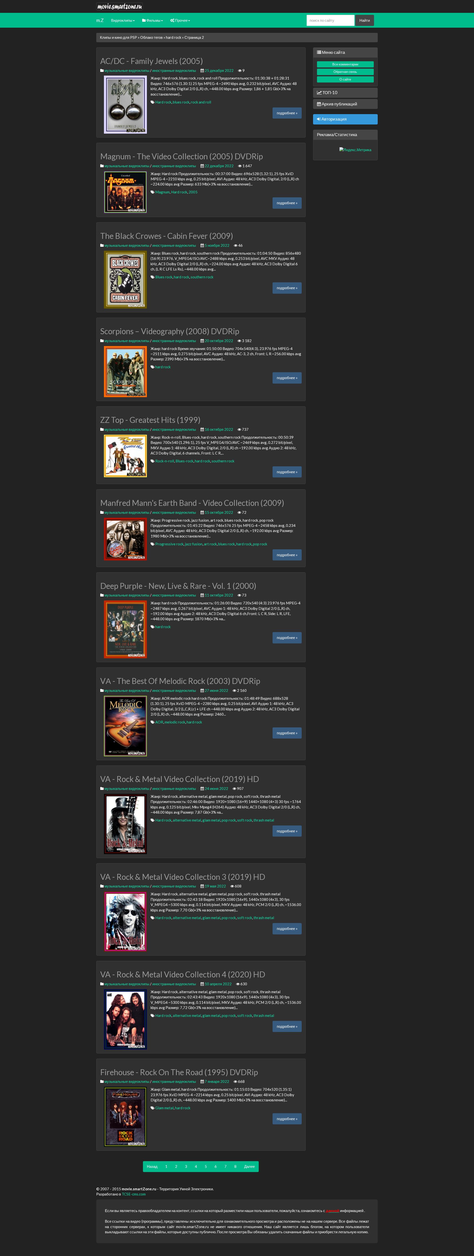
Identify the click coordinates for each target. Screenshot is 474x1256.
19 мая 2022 (215, 886)
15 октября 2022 (219, 512)
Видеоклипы (121, 20)
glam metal (211, 820)
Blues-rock (184, 461)
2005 (193, 192)
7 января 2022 (217, 1081)
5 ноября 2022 (217, 245)
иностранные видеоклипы (174, 70)
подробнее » (287, 113)
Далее (249, 1166)
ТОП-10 (329, 92)
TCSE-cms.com (134, 1194)
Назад (152, 1166)
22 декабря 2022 (219, 166)
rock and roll (201, 102)
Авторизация (334, 119)
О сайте (345, 79)
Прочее (181, 20)
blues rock (181, 102)
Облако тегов (151, 37)
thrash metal (264, 820)
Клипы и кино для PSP (118, 37)
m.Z (100, 20)
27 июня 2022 (216, 690)
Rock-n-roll (164, 461)
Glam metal (164, 1108)
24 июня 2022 (216, 788)
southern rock (202, 277)
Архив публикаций (339, 103)
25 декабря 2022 (219, 70)
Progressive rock (169, 544)
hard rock (173, 37)
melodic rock (175, 722)
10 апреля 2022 (218, 984)
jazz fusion (193, 544)
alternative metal (187, 820)
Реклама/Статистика (337, 134)
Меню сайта (333, 52)
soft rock (244, 820)
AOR (159, 722)
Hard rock (163, 102)
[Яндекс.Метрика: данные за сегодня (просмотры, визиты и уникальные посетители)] (355, 149)
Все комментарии (345, 64)
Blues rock (163, 277)
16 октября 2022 (219, 429)
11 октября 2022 (219, 595)
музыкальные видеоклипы (126, 70)
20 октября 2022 (219, 340)
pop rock (260, 544)
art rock (210, 544)
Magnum (162, 192)
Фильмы (153, 20)
